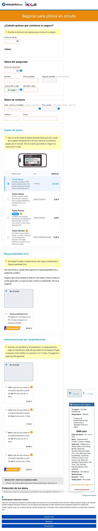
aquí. (3, 509)
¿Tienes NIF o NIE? (11, 86)
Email (25, 114)
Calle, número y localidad (13, 105)
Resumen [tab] (76, 394)
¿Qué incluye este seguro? (80, 484)
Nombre (7, 77)
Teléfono (7, 114)
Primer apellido (29, 77)
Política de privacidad (89, 495)
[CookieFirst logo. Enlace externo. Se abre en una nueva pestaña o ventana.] (3, 497)
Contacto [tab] (90, 394)
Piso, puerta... (47, 105)
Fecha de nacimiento (12, 67)
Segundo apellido (48, 77)
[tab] (33, 130)
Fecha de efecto (10, 37)
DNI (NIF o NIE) (29, 86)
